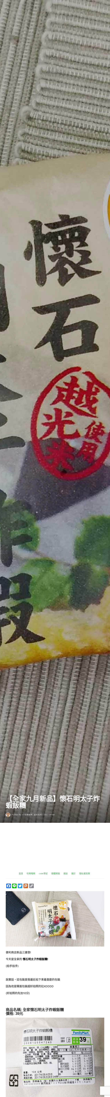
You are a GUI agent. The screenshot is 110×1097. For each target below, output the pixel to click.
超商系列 (38, 815)
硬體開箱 (55, 873)
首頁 (21, 873)
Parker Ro (16, 815)
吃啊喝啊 (28, 815)
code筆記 (43, 873)
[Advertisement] (55, 850)
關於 (73, 873)
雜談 (65, 873)
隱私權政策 (84, 873)
